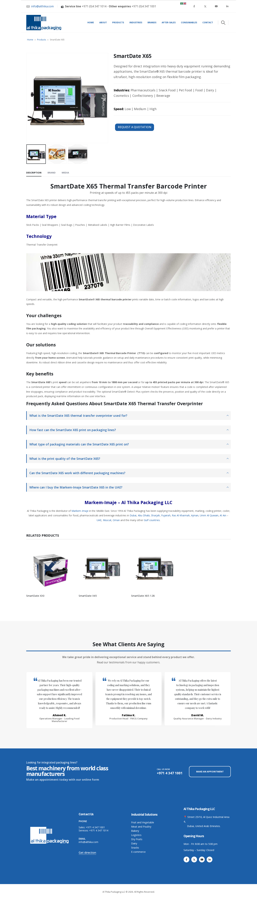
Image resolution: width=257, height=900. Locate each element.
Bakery (135, 830)
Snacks (135, 847)
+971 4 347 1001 (95, 827)
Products (118, 22)
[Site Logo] (43, 22)
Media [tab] (65, 172)
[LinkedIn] (227, 6)
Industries (135, 22)
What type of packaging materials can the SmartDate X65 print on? (79, 444)
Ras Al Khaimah (181, 515)
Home (90, 22)
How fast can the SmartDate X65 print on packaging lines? (72, 430)
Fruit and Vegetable (142, 822)
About (103, 22)
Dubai (133, 515)
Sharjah (155, 515)
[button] (223, 22)
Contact (207, 22)
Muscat (107, 520)
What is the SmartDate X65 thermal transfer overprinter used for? (78, 415)
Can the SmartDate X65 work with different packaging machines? (77, 473)
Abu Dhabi (144, 515)
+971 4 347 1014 (98, 830)
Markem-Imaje (80, 510)
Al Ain (223, 515)
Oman (116, 520)
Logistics (136, 835)
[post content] (49, 567)
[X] (205, 6)
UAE (99, 520)
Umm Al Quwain (209, 515)
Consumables (189, 22)
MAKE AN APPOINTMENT (210, 771)
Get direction (87, 852)
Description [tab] (33, 172)
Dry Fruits (136, 839)
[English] (185, 3)
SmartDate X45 (88, 595)
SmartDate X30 (35, 595)
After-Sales (169, 22)
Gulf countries (152, 520)
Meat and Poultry (141, 826)
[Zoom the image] (49, 827)
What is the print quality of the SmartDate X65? (64, 458)
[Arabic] (181, 3)
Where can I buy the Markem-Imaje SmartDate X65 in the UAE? (75, 487)
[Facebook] (194, 6)
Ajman (194, 515)
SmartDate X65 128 (143, 595)
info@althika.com (88, 842)
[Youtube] (216, 6)
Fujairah (165, 515)
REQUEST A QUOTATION (134, 127)
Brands (152, 22)
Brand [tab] (52, 172)
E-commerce (138, 851)
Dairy (134, 843)
